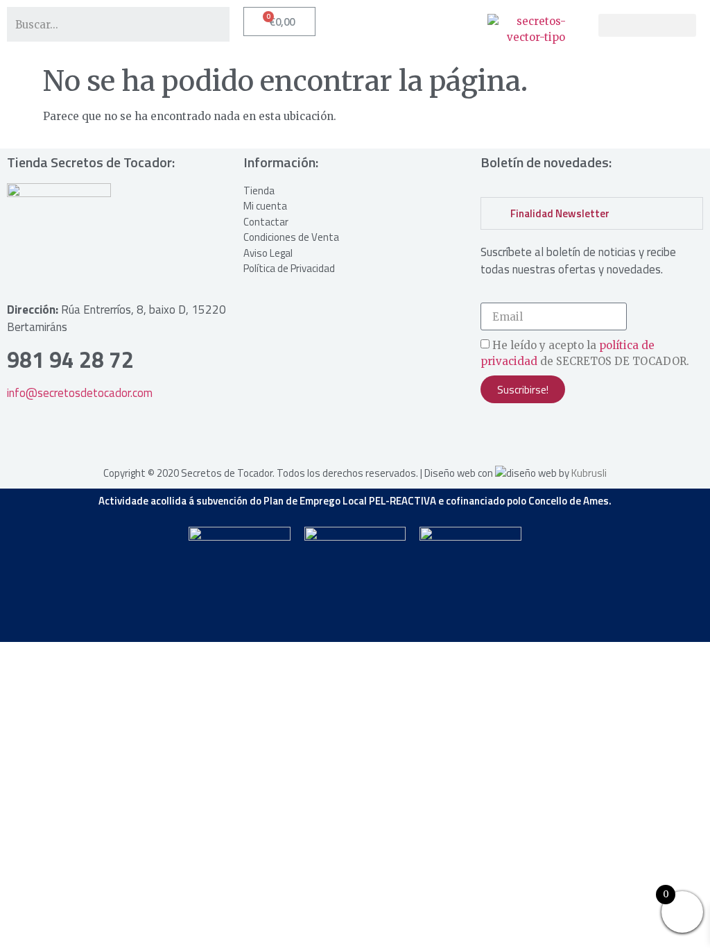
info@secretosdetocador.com (80, 393)
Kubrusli (589, 473)
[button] (647, 25)
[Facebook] (536, 434)
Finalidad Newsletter (559, 213)
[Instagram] (497, 434)
